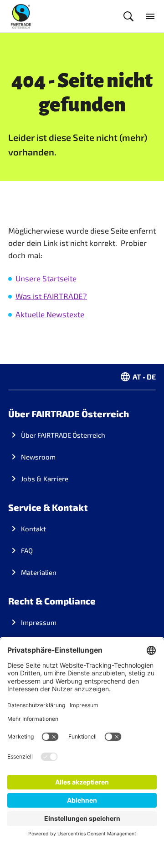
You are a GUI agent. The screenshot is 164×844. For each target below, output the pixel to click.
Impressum (38, 622)
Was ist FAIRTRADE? (51, 295)
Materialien (38, 572)
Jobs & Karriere (44, 478)
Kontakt (33, 528)
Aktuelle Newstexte (49, 314)
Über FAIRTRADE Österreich (63, 435)
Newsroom (38, 457)
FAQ (27, 550)
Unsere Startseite (46, 278)
